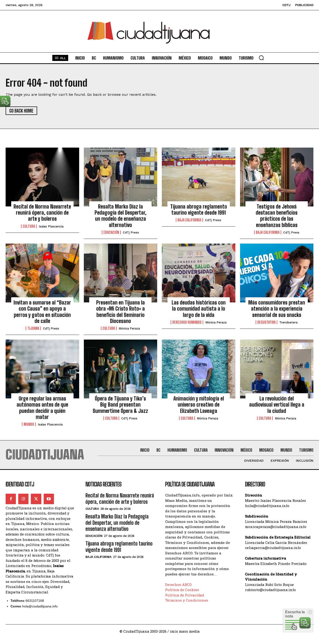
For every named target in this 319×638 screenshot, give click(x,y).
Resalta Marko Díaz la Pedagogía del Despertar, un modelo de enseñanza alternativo (120, 215)
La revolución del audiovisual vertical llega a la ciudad (276, 404)
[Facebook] (11, 499)
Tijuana (33, 328)
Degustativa (266, 322)
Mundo (29, 424)
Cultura (29, 226)
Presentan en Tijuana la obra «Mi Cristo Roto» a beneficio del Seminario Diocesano (120, 311)
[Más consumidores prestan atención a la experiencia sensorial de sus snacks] (277, 273)
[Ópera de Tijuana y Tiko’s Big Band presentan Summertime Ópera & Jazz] (120, 369)
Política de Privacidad (184, 595)
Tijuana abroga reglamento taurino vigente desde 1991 (198, 209)
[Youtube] (49, 499)
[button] (261, 57)
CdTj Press (131, 232)
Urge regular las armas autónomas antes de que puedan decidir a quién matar (42, 407)
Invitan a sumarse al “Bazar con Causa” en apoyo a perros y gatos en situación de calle (42, 311)
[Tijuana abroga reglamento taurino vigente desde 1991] (198, 177)
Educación (111, 232)
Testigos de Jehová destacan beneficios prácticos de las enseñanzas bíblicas (277, 215)
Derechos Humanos (187, 322)
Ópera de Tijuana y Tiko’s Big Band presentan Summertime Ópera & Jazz (120, 404)
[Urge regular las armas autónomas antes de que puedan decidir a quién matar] (42, 369)
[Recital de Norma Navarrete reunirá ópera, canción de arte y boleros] (42, 177)
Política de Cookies (182, 589)
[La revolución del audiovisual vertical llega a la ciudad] (277, 369)
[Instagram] (23, 499)
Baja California (189, 220)
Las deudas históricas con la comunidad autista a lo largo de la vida (199, 308)
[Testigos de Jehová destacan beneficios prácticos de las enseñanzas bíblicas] (277, 177)
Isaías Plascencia (51, 226)
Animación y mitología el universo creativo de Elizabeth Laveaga (198, 404)
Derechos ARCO (178, 584)
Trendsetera (288, 322)
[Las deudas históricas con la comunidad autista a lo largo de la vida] (198, 273)
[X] (36, 499)
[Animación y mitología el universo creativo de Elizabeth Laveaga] (198, 369)
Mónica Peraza (129, 328)
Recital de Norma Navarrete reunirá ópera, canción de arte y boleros (42, 212)
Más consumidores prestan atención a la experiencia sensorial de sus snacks (276, 308)
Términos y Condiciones (186, 600)
